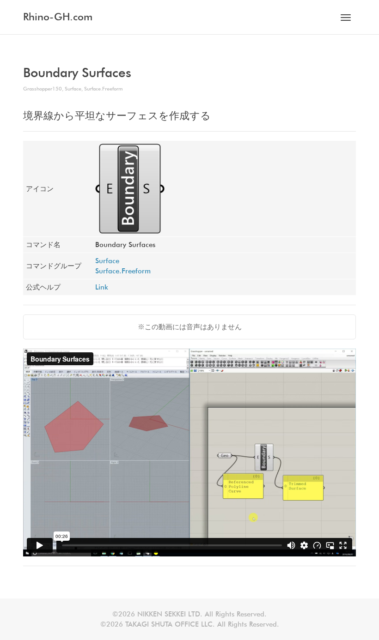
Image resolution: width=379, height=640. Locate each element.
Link (101, 287)
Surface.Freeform (103, 88)
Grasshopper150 (42, 88)
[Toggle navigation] (346, 17)
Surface (73, 88)
